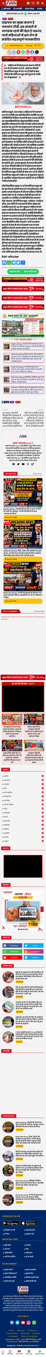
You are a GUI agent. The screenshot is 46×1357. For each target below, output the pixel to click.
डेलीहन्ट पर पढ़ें (9, 1224)
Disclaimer (25, 1327)
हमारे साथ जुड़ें (9, 1275)
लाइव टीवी (19, 1354)
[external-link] (32, 458)
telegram (35, 951)
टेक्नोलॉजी (23, 790)
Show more (37, 467)
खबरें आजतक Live (22, 436)
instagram (35, 945)
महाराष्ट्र (24, 822)
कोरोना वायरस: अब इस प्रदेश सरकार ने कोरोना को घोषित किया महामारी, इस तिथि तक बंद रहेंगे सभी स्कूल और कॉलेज (30, 1147)
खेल (23, 782)
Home (11, 1324)
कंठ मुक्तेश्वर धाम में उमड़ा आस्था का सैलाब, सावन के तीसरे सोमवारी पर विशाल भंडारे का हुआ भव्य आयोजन (12, 725)
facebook (14, 939)
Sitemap (36, 1327)
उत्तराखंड (23, 778)
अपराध (24, 770)
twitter (35, 939)
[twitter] (18, 458)
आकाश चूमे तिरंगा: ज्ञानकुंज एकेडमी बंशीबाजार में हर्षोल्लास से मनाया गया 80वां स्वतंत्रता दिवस (34, 725)
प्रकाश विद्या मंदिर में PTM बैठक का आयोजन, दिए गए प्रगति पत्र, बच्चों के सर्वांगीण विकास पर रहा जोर (12, 751)
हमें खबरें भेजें (30, 1224)
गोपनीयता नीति (10, 1271)
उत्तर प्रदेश (24, 774)
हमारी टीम (29, 1267)
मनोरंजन (23, 818)
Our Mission (13, 1330)
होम (3, 1354)
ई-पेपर (6, 1227)
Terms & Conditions (29, 1330)
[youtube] (23, 458)
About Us (20, 1324)
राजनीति (18, 9)
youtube (14, 951)
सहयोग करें (30, 1227)
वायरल (24, 835)
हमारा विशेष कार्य (10, 1267)
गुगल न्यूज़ (29, 1354)
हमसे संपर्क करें (31, 1275)
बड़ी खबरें (6, 9)
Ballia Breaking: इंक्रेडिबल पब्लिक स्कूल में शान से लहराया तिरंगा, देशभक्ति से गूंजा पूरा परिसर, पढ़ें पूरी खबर (30, 1176)
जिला (4, 19)
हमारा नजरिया (31, 1263)
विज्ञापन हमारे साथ (32, 1271)
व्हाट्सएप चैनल (39, 1354)
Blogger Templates (23, 1346)
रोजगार (23, 831)
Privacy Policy (11, 1327)
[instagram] (28, 458)
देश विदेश (30, 9)
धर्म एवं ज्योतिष (24, 798)
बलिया (11, 19)
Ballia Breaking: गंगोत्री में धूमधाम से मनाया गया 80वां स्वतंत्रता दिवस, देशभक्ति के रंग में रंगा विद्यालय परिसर (23, 588)
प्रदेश (40, 9)
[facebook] (13, 458)
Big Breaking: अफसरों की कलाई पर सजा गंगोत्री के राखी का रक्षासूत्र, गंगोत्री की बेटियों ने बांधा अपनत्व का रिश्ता (22, 504)
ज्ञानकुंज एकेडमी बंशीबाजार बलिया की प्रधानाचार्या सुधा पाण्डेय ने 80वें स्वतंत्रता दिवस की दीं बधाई (34, 751)
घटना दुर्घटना (24, 786)
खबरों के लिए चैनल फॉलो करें (23, 271)
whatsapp (14, 945)
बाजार (23, 810)
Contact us (32, 1324)
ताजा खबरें (29, 1250)
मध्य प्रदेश (24, 814)
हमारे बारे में (8, 1263)
